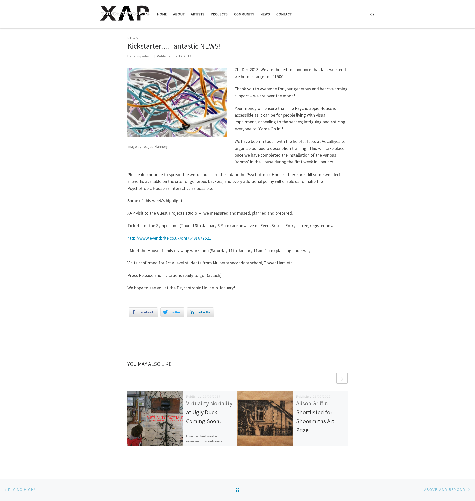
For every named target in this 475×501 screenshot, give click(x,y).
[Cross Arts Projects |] (125, 13)
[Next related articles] (342, 378)
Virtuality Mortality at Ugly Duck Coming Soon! (209, 412)
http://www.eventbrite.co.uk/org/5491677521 (169, 238)
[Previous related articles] (330, 378)
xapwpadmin (142, 56)
